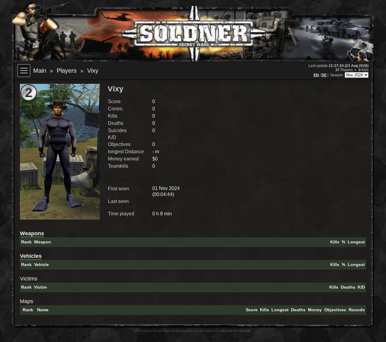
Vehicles (31, 256)
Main (39, 70)
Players (67, 70)
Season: (337, 75)
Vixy (92, 70)
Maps (26, 301)
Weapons (32, 233)
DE (324, 75)
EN (316, 75)
